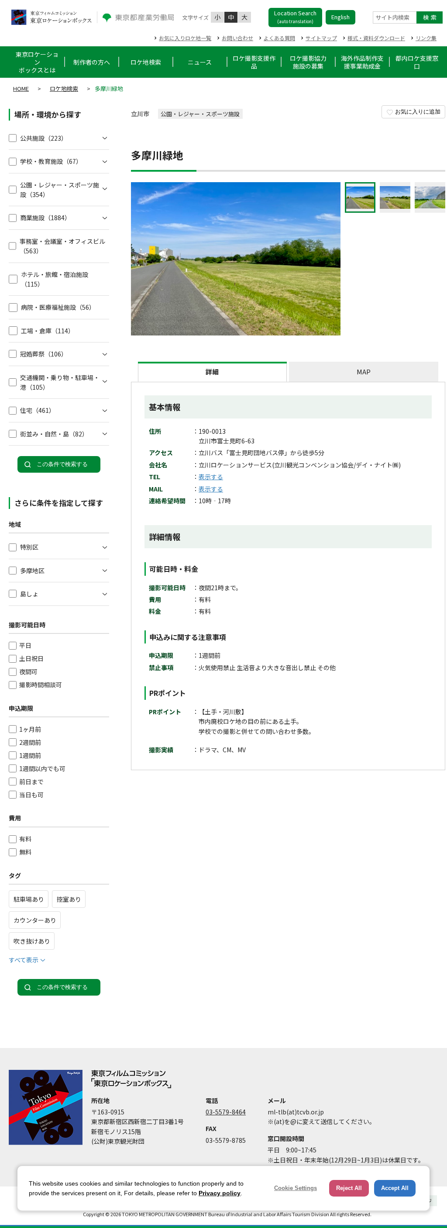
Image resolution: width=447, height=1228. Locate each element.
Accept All (395, 1188)
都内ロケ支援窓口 (416, 62)
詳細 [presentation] (212, 371)
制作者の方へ (91, 62)
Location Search (295, 16)
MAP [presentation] (364, 371)
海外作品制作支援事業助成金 (362, 62)
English (340, 17)
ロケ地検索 (146, 62)
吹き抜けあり (32, 941)
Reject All (349, 1188)
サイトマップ (321, 38)
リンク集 (426, 38)
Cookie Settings (295, 1188)
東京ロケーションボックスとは (37, 62)
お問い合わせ (237, 38)
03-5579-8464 (226, 1111)
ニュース (200, 62)
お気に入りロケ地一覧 (185, 38)
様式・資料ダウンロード (376, 38)
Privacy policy (220, 1193)
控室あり (69, 899)
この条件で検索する (62, 464)
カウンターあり (35, 920)
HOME (21, 88)
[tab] (212, 372)
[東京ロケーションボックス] (51, 17)
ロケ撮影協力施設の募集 (308, 62)
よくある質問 (279, 38)
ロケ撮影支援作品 (254, 62)
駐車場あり (29, 899)
